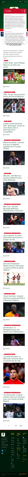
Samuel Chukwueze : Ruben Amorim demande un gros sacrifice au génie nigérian (13, 266)
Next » (21, 425)
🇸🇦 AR (25, 1)
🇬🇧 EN (20, 1)
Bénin (6, 121)
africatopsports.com (22, 474)
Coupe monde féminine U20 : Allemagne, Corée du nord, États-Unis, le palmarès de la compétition (13, 127)
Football (6, 60)
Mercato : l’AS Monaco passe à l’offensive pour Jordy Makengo (12, 177)
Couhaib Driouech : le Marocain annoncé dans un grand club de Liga (13, 358)
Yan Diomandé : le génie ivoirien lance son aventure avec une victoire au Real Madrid (14, 398)
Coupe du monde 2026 (16, 140)
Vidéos (18, 445)
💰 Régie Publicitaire (19, 449)
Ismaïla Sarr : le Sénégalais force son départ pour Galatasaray (13, 329)
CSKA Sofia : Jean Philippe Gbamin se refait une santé (14, 65)
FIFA (5, 173)
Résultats (19, 443)
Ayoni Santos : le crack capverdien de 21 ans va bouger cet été (12, 237)
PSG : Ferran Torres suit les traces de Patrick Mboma (14, 95)
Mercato (9, 173)
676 (16, 425)
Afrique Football (7, 92)
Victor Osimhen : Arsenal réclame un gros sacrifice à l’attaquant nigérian (14, 298)
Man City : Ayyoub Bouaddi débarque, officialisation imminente (13, 208)
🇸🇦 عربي (18, 458)
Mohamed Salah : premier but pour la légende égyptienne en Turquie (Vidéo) (13, 145)
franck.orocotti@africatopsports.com (24, 441)
